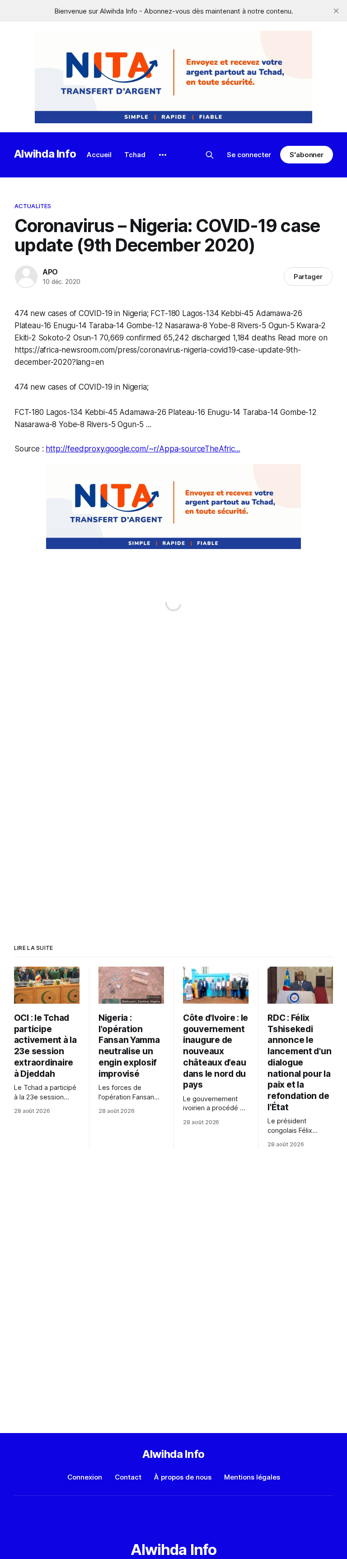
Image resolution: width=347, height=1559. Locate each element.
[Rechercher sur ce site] (209, 155)
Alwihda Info (45, 153)
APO (50, 271)
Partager (308, 276)
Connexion (84, 1477)
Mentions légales (252, 1477)
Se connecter (249, 154)
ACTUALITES (32, 205)
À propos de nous (182, 1477)
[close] (336, 11)
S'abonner (307, 154)
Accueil (99, 154)
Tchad (134, 154)
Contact (128, 1477)
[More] (162, 155)
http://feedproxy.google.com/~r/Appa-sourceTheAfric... (143, 448)
